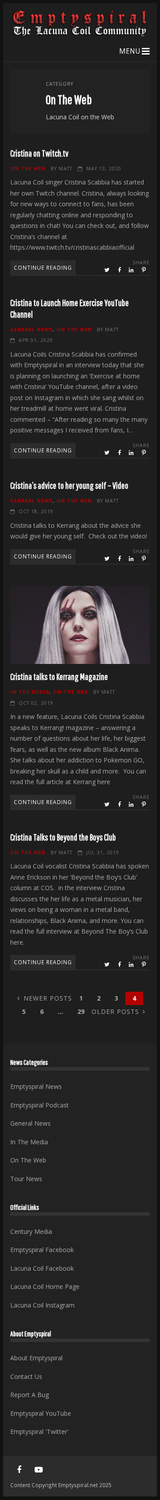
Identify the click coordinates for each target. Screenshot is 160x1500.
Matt (65, 168)
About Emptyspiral (36, 1358)
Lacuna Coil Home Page (45, 1286)
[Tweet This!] (108, 270)
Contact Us (26, 1376)
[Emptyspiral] (80, 34)
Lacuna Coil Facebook (42, 1268)
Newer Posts (48, 998)
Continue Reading (43, 267)
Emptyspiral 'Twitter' (39, 1431)
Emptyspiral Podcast (39, 1105)
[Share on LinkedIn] (132, 270)
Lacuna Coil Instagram (42, 1305)
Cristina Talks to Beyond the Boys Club (63, 837)
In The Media (29, 692)
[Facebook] (19, 1470)
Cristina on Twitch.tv (39, 153)
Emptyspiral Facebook (42, 1249)
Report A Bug (29, 1394)
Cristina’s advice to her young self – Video (69, 485)
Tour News (26, 1178)
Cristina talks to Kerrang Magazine (80, 625)
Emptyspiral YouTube (40, 1413)
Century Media (31, 1231)
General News (31, 329)
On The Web (27, 168)
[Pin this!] (144, 270)
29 (80, 1011)
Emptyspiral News (36, 1086)
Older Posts (115, 1011)
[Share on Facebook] (120, 270)
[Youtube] (39, 1470)
